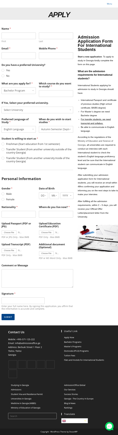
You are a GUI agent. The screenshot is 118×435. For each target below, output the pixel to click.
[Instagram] (31, 364)
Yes (8, 70)
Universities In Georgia (21, 398)
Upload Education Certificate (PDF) (50, 225)
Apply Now (69, 337)
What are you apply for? (17, 83)
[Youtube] (13, 374)
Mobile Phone (48, 48)
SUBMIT (8, 317)
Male (9, 194)
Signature (9, 293)
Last (41, 41)
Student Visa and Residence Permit (27, 394)
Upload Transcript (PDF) (16, 244)
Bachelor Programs (72, 342)
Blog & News (69, 403)
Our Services (69, 389)
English (70, 420)
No (8, 76)
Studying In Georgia (20, 385)
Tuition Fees (69, 355)
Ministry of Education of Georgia (25, 407)
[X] (13, 364)
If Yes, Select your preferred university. (25, 102)
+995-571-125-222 (25, 339)
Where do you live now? (54, 207)
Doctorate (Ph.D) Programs (76, 351)
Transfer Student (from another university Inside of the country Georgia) (38, 160)
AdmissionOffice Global (74, 385)
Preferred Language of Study (15, 121)
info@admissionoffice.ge (27, 343)
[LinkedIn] (41, 364)
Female (10, 199)
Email (6, 48)
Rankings (68, 407)
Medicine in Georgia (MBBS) (23, 403)
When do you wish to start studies (55, 121)
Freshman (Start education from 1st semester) (33, 144)
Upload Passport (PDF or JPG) (16, 225)
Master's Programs (72, 346)
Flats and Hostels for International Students (84, 360)
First (4, 41)
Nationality (10, 207)
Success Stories (71, 394)
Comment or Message (15, 265)
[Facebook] (22, 364)
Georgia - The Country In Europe (78, 398)
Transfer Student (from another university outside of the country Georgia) (38, 151)
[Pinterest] (50, 364)
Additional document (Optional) (52, 246)
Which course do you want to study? (55, 85)
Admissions (16, 389)
